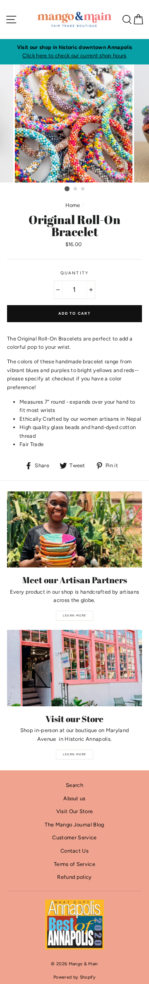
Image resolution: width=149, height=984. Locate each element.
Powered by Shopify (74, 977)
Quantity (74, 273)
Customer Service (74, 837)
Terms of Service (74, 864)
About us (74, 798)
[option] (74, 51)
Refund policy (74, 877)
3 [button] (83, 189)
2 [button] (76, 189)
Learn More (75, 615)
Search (74, 785)
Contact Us (74, 851)
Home (72, 205)
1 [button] (67, 188)
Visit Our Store (74, 811)
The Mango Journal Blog (74, 824)
